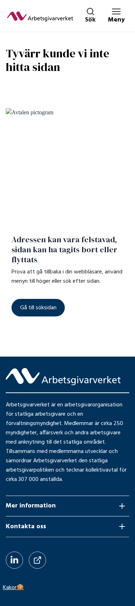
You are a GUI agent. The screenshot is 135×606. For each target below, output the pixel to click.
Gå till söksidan (38, 307)
